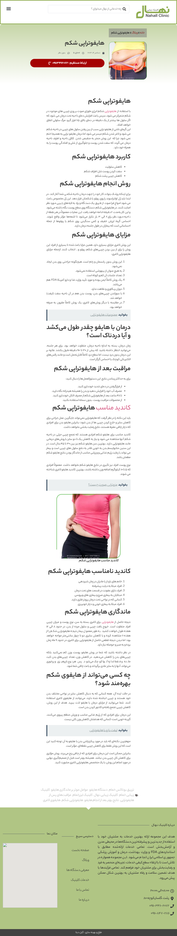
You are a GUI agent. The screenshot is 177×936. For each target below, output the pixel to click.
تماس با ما (82, 890)
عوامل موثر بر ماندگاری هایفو (69, 790)
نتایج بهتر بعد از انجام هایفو (101, 800)
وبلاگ (135, 33)
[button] (8, 8)
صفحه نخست (80, 850)
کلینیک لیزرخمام (83, 795)
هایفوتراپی (110, 111)
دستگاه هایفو (98, 790)
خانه (142, 33)
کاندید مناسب (113, 408)
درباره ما (84, 900)
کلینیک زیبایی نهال (106, 795)
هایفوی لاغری (51, 800)
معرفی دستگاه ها (77, 870)
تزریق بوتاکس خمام (121, 790)
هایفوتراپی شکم (72, 800)
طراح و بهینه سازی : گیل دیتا (88, 932)
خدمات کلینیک (80, 880)
